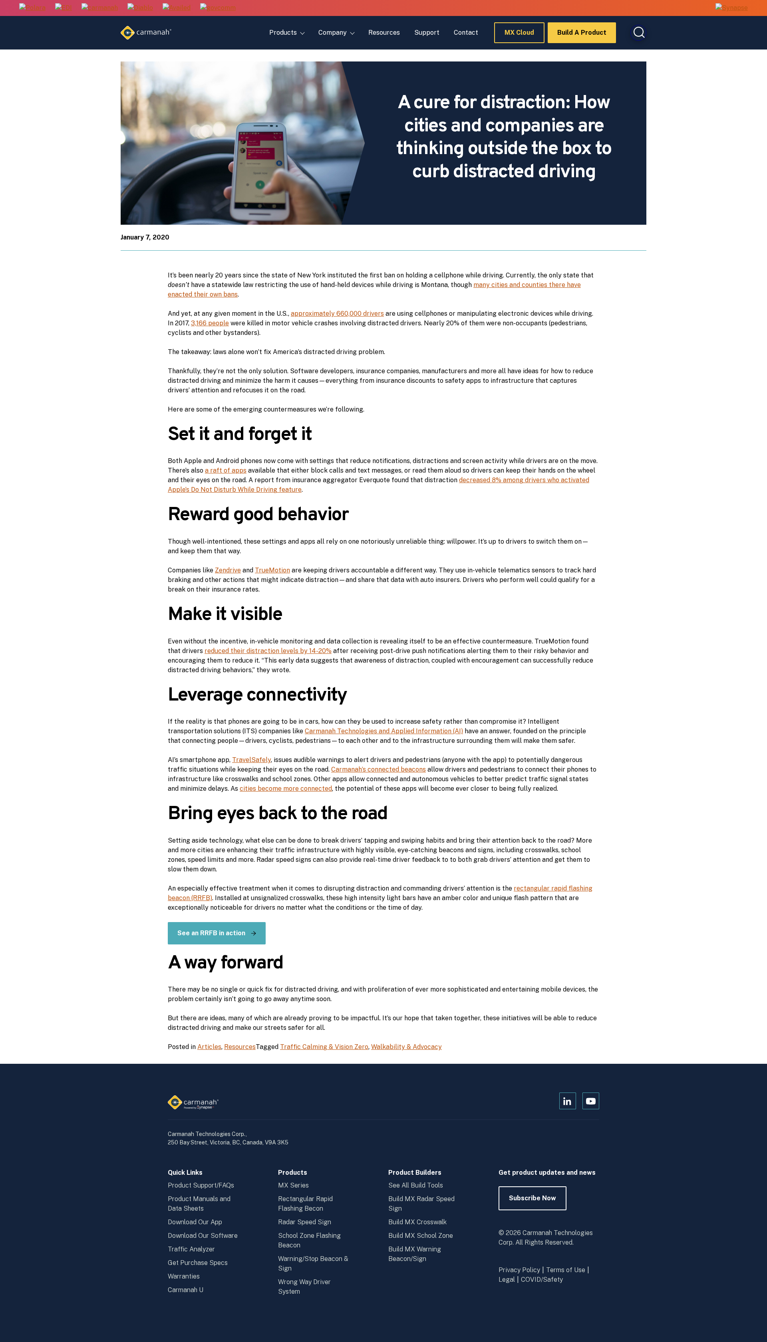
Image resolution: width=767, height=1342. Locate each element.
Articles (209, 1047)
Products (283, 32)
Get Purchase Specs (198, 1263)
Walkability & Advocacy (406, 1047)
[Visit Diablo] (140, 8)
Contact (466, 32)
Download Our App (195, 1222)
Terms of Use (565, 1270)
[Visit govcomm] (218, 8)
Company (332, 32)
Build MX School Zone (420, 1235)
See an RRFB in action (211, 933)
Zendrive (228, 570)
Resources (384, 32)
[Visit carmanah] (99, 8)
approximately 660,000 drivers (337, 313)
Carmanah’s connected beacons (378, 769)
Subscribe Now (532, 1202)
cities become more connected (286, 788)
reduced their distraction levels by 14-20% (268, 651)
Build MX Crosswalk (417, 1222)
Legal (507, 1279)
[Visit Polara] (32, 8)
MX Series (293, 1185)
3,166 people (210, 323)
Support (426, 32)
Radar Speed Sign (304, 1222)
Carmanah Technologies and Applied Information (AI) (384, 731)
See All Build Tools (415, 1185)
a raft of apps (225, 470)
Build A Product (581, 36)
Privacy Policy (519, 1270)
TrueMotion (272, 570)
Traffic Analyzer (191, 1249)
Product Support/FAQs (201, 1185)
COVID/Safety (542, 1279)
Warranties (184, 1276)
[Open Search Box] (638, 33)
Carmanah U (185, 1290)
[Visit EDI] (63, 8)
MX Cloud (519, 36)
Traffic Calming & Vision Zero (324, 1047)
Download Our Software (203, 1235)
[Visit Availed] (177, 8)
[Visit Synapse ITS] (731, 8)
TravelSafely (251, 760)
